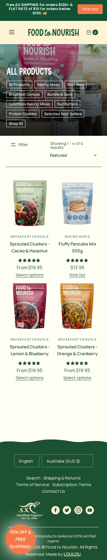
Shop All (16, 123)
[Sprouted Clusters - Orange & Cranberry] (77, 306)
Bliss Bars (75, 84)
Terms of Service (32, 484)
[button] (20, 539)
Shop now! (90, 9)
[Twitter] (67, 510)
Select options (30, 275)
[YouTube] (90, 510)
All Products (19, 84)
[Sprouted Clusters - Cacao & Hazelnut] (29, 203)
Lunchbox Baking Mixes (29, 104)
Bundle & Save (59, 94)
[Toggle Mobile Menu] (15, 32)
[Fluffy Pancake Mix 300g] (77, 203)
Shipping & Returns (62, 478)
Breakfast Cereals (24, 94)
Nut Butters (67, 104)
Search (33, 478)
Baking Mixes (48, 84)
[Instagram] (78, 510)
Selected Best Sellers (63, 113)
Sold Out (77, 275)
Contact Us (53, 491)
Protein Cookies (23, 113)
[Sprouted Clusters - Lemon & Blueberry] (29, 306)
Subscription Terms (71, 484)
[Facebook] (55, 510)
